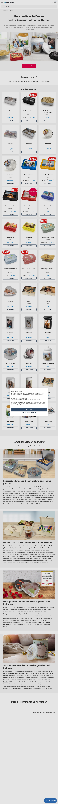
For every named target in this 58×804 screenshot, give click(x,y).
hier (22, 404)
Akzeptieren (29, 409)
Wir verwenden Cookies (16, 391)
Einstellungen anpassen (29, 412)
